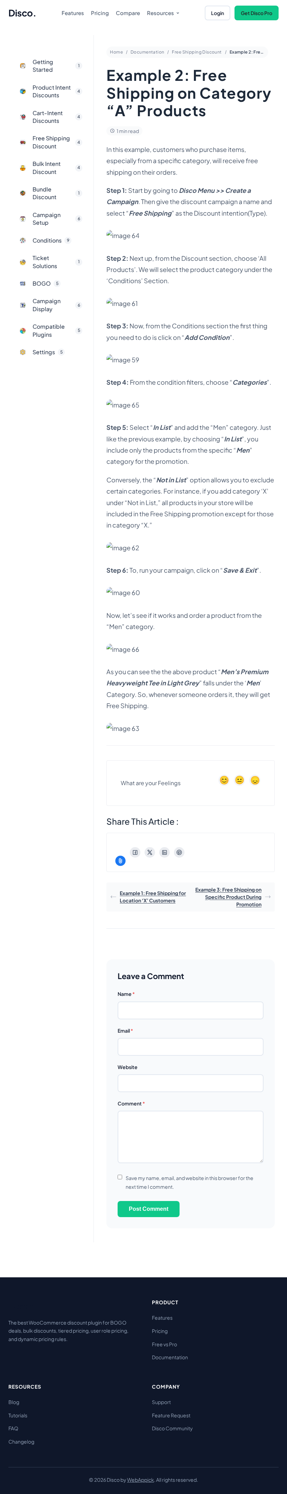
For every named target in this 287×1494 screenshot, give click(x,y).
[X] (150, 852)
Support (161, 1402)
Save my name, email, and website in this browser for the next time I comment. (189, 1182)
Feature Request (171, 1415)
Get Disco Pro (256, 13)
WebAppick (140, 1479)
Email (125, 1030)
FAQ (13, 1428)
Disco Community (172, 1428)
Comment (131, 1103)
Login (217, 13)
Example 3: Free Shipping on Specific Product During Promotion (228, 896)
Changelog (21, 1441)
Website (128, 1067)
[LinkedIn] (164, 852)
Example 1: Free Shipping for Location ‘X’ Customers (153, 896)
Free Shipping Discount (197, 52)
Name (126, 994)
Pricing (160, 1331)
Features (162, 1317)
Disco (22, 13)
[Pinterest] (179, 852)
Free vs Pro (164, 1344)
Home (116, 52)
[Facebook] (135, 852)
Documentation (147, 52)
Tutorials (17, 1415)
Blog (13, 1402)
